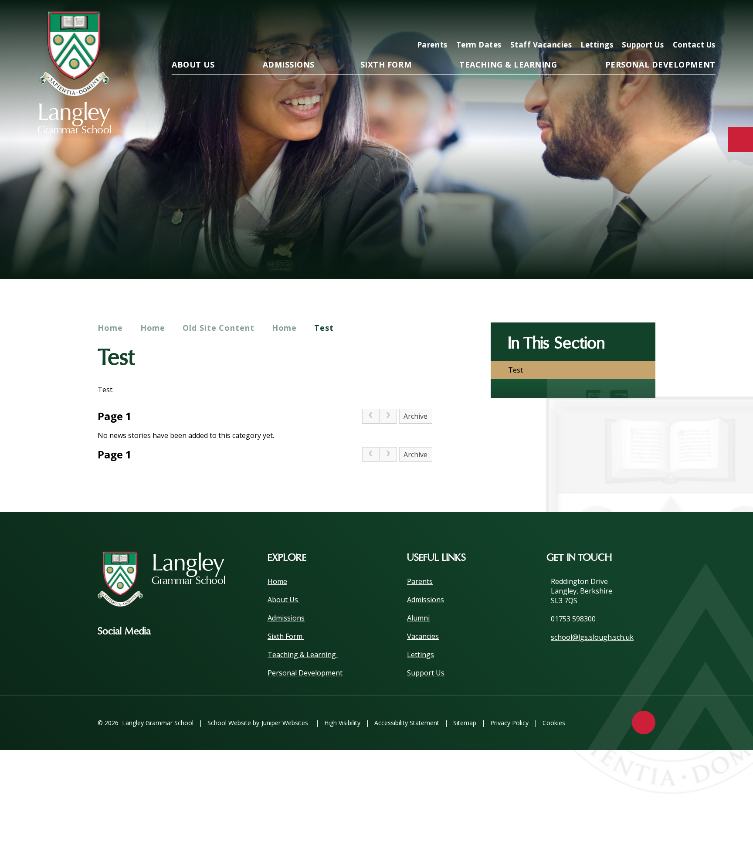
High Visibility (342, 723)
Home (110, 327)
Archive (415, 416)
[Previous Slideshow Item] (658, 251)
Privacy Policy (509, 723)
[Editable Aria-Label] (566, 20)
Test (324, 327)
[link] (371, 416)
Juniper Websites (284, 723)
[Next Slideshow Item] (682, 251)
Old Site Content (218, 327)
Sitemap (464, 723)
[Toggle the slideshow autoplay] (706, 251)
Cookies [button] (554, 723)
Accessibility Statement (406, 723)
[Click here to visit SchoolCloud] (678, 20)
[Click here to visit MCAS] (622, 20)
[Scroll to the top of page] (643, 722)
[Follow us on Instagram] (170, 631)
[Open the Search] (706, 20)
